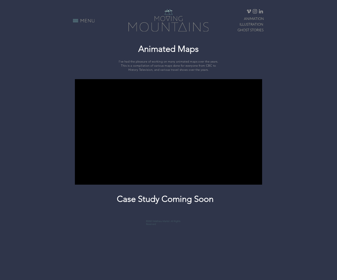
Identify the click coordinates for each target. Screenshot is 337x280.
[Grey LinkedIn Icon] (261, 11)
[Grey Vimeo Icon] (249, 11)
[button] (83, 20)
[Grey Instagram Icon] (255, 11)
